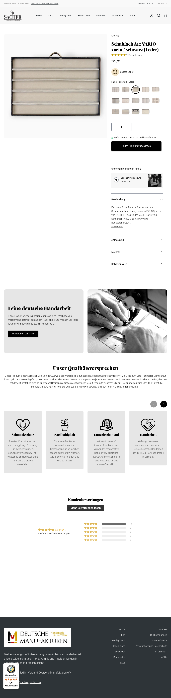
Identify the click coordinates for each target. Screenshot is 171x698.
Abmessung (117, 240)
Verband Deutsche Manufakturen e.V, (49, 672)
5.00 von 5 (60, 530)
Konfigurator (118, 640)
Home (122, 629)
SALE (122, 662)
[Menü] (17, 665)
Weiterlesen (117, 226)
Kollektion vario (119, 264)
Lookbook (120, 651)
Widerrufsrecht (159, 640)
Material (115, 252)
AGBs (164, 657)
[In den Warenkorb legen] (116, 179)
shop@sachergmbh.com (26, 682)
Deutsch (160, 3)
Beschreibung (118, 199)
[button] (118, 55)
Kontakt (163, 629)
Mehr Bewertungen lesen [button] (85, 508)
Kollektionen (119, 646)
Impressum (161, 651)
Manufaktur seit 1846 (23, 333)
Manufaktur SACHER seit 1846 (44, 3)
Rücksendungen (158, 635)
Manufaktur (119, 657)
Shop (122, 635)
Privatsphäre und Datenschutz (151, 646)
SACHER (115, 35)
